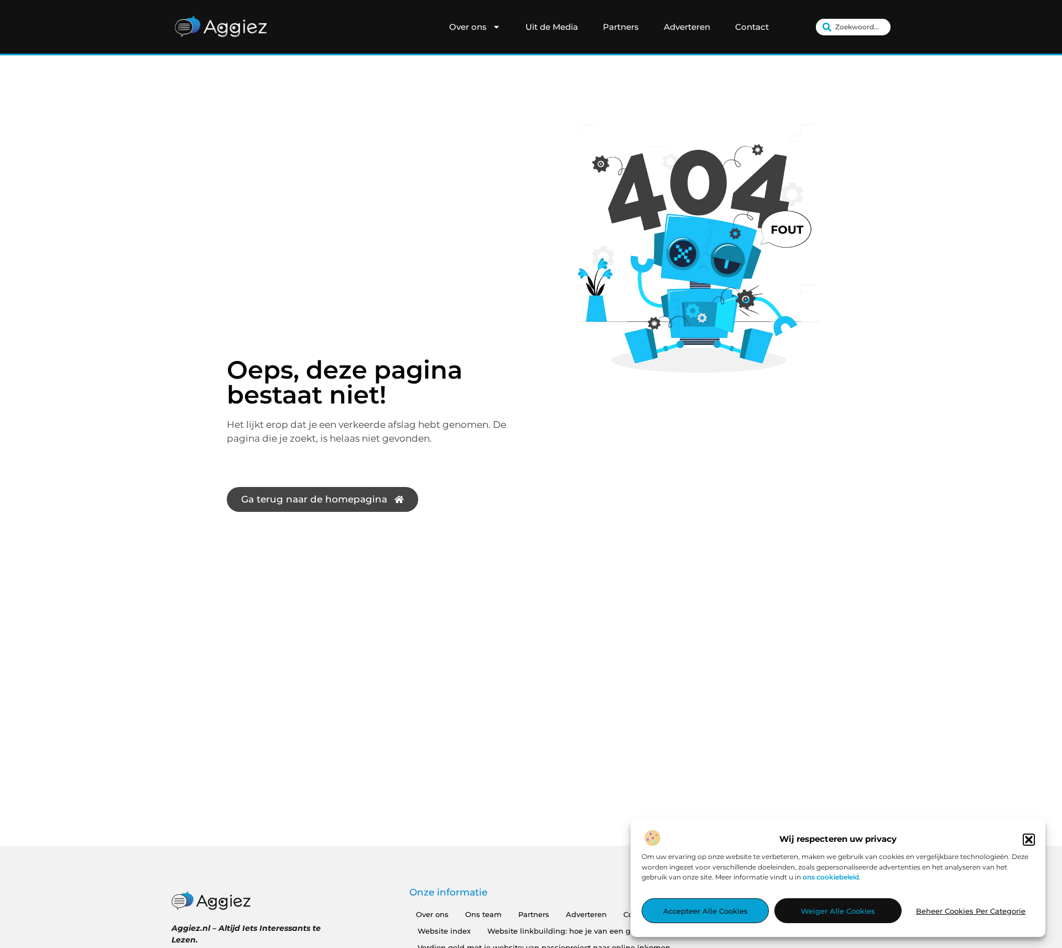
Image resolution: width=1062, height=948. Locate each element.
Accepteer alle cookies (705, 911)
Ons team (483, 914)
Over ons (468, 27)
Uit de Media (551, 27)
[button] (1028, 839)
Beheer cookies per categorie (970, 911)
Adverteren (687, 27)
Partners (621, 27)
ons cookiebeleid (831, 877)
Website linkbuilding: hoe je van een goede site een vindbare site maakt (622, 930)
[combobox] (853, 27)
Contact (752, 27)
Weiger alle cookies (838, 911)
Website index (444, 930)
